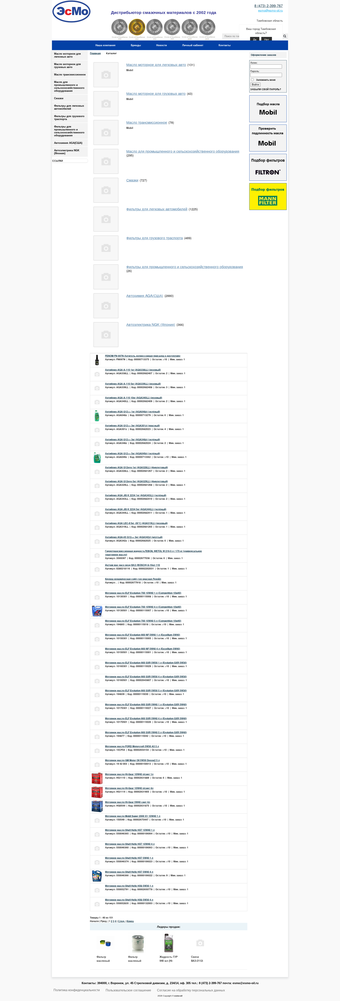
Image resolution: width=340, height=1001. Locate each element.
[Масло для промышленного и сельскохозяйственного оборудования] (105, 161)
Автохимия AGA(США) (144, 295)
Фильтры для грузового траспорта (154, 237)
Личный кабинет (192, 45)
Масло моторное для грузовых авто (67, 66)
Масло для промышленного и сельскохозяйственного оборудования (182, 151)
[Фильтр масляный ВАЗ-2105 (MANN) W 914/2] (106, 942)
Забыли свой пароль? (265, 89)
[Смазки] (105, 190)
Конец (130, 921)
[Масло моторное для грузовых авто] (105, 103)
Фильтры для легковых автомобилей (156, 208)
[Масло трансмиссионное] (105, 132)
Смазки (58, 98)
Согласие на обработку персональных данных (191, 990)
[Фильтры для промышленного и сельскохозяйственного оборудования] (105, 276)
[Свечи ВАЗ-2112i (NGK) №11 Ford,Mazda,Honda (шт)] (200, 942)
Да (254, 39)
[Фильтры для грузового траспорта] (105, 248)
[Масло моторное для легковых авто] (105, 74)
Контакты (225, 45)
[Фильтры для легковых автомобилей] (105, 219)
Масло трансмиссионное (70, 74)
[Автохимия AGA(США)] (105, 305)
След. (121, 921)
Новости (161, 45)
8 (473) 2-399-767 (268, 5)
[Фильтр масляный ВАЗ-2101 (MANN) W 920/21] (137, 942)
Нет (266, 39)
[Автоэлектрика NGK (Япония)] (105, 334)
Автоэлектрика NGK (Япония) (66, 152)
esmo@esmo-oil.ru (270, 10)
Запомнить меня (265, 80)
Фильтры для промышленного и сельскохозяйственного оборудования (184, 266)
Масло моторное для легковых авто (67, 55)
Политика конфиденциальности (77, 990)
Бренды (136, 45)
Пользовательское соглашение (128, 990)
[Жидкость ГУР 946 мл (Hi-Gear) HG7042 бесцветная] (169, 942)
